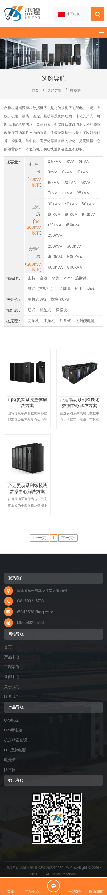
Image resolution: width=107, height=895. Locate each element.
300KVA (74, 246)
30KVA (54, 204)
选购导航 (54, 91)
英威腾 (65, 288)
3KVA (53, 172)
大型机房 (34, 253)
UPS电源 (11, 720)
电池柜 (10, 760)
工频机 (49, 321)
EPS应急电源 (15, 750)
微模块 (75, 91)
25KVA (83, 193)
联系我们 (11, 696)
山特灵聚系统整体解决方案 (27, 402)
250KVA (55, 246)
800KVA (74, 267)
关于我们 (11, 687)
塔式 (31, 310)
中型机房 (34, 210)
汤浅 (91, 288)
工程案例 (11, 667)
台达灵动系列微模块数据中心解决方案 (27, 488)
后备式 (65, 321)
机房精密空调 (15, 740)
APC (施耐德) (76, 278)
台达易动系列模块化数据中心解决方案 (79, 402)
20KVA (70, 182)
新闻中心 (11, 677)
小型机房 (34, 168)
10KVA (82, 172)
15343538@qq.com (35, 612)
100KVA (89, 214)
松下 (79, 288)
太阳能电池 (85, 321)
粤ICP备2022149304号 (51, 867)
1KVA (70, 162)
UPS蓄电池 (13, 730)
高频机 (33, 321)
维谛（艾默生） (41, 288)
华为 (56, 278)
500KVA (74, 257)
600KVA (55, 267)
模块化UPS (59, 299)
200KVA (55, 235)
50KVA (87, 204)
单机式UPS (37, 299)
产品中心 (11, 657)
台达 (43, 278)
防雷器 (10, 770)
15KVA (53, 182)
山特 (31, 278)
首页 (34, 91)
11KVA (67, 193)
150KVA (73, 225)
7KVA (53, 193)
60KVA (54, 214)
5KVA (85, 182)
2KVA (84, 162)
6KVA (67, 172)
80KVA (71, 214)
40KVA (70, 204)
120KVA (54, 225)
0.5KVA (54, 162)
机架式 (45, 310)
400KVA (55, 257)
